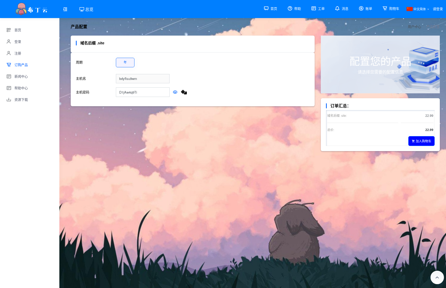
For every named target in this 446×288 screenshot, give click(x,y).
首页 (273, 9)
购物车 (393, 9)
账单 (368, 9)
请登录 (438, 9)
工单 (321, 9)
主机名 (81, 78)
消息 (344, 9)
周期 (79, 62)
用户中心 (414, 27)
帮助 (297, 9)
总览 (88, 9)
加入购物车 (423, 141)
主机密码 (82, 92)
